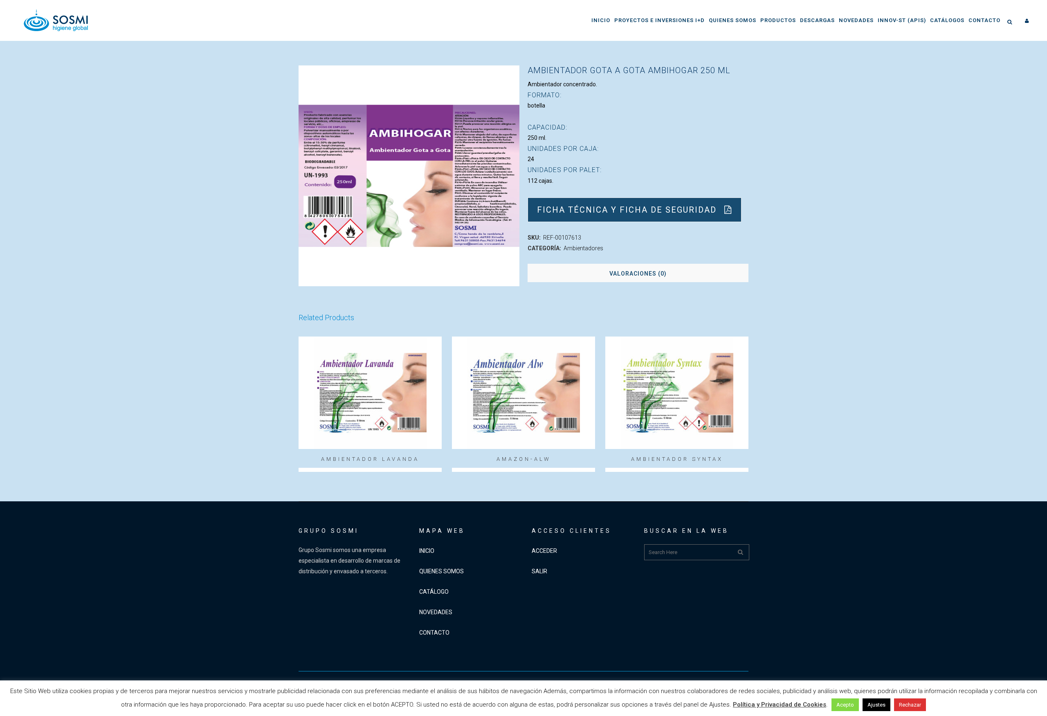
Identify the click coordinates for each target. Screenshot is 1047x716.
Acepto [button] (845, 705)
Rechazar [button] (910, 705)
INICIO (426, 551)
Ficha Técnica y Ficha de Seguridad (627, 210)
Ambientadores (583, 248)
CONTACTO (434, 632)
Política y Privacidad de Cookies (779, 704)
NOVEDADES (435, 612)
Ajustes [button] (876, 705)
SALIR (539, 571)
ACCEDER (544, 551)
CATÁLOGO (434, 591)
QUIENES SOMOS (441, 571)
